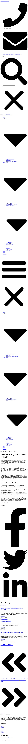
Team (4, 251)
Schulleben (3, 728)
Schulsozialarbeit (9, 244)
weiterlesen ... (3, 616)
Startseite (2, 726)
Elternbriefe (8, 160)
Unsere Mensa (9, 249)
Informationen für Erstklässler (12, 161)
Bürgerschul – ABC (10, 159)
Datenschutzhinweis (10, 742)
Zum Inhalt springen (5, 1)
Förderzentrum (9, 246)
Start (4, 117)
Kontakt (4, 254)
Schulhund (8, 245)
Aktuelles (2, 727)
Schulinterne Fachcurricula (11, 204)
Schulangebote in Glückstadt (6, 737)
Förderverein (8, 250)
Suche (2, 86)
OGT (4, 252)
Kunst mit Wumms (6, 621)
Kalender (8, 248)
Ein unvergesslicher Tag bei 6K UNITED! (12, 632)
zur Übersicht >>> (7, 645)
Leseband (10, 242)
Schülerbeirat (8, 243)
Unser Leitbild (9, 203)
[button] (14, 71)
